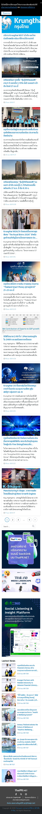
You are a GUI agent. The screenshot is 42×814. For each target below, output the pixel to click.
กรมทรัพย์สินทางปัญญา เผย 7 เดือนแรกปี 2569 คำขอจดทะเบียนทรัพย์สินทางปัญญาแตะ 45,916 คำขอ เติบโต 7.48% (27, 774)
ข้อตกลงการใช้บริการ (27, 7)
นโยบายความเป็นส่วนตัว (9, 7)
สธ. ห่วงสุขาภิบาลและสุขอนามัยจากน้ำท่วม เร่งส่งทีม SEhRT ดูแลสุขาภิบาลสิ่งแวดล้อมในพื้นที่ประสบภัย (27, 743)
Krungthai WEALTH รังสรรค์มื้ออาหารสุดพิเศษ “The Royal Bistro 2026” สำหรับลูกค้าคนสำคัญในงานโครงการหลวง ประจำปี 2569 (20, 236)
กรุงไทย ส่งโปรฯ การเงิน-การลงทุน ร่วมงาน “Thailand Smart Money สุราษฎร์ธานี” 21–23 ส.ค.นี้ (21, 287)
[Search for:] (18, 526)
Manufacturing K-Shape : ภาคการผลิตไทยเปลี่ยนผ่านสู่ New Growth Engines (19, 492)
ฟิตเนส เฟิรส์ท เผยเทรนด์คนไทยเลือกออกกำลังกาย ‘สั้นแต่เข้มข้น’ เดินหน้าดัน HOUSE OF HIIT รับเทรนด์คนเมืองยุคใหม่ (20, 759)
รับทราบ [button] (6, 13)
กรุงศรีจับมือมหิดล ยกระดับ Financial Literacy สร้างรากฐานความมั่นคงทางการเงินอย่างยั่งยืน (27, 669)
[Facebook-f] (16, 794)
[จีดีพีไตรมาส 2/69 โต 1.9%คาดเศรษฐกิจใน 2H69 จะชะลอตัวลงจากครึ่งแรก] (21, 324)
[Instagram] (26, 794)
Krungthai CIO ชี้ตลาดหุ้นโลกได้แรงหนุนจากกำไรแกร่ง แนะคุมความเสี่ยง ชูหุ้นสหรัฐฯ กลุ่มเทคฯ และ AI (19, 389)
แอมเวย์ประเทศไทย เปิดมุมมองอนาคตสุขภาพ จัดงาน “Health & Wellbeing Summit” (27, 712)
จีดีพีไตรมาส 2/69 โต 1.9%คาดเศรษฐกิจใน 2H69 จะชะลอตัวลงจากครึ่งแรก (20, 337)
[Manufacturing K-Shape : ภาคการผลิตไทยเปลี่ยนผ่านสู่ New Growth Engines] (21, 478)
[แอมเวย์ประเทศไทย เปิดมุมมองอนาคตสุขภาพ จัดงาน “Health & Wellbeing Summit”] (9, 714)
